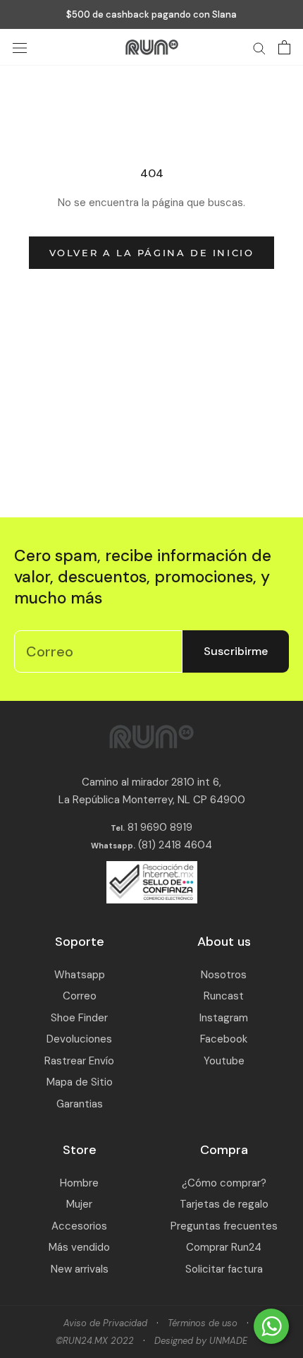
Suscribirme (236, 651)
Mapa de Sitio (80, 1082)
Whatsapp (79, 975)
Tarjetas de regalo (224, 1204)
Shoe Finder (79, 1018)
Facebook (223, 1039)
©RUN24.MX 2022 (95, 1341)
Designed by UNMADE (200, 1341)
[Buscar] (259, 48)
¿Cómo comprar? (224, 1183)
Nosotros (224, 975)
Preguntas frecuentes (224, 1226)
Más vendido (79, 1247)
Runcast (224, 996)
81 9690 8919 (158, 827)
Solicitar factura (224, 1269)
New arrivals (80, 1269)
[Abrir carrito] (284, 47)
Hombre (79, 1183)
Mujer (79, 1204)
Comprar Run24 (223, 1247)
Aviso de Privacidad (105, 1323)
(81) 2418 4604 (175, 845)
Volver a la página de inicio (151, 252)
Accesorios (79, 1226)
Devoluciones (79, 1039)
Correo (80, 996)
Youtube (224, 1061)
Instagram (223, 1018)
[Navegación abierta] (20, 47)
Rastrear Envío (79, 1061)
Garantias (79, 1104)
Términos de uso (202, 1323)
